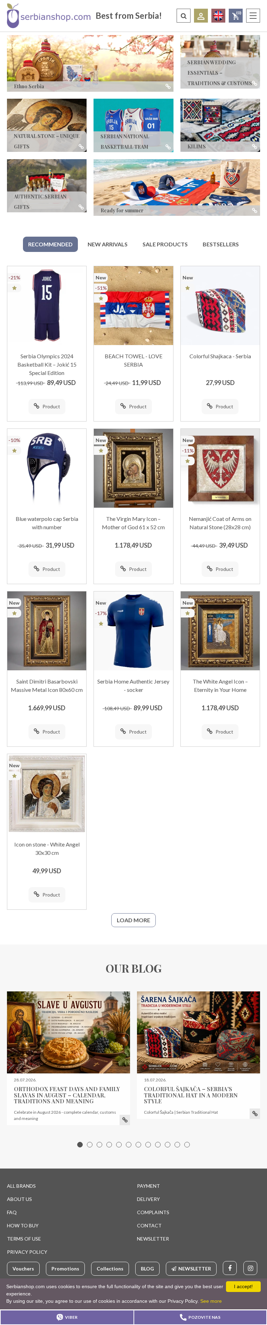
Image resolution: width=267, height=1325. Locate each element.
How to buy (23, 1225)
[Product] (46, 305)
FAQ (12, 1212)
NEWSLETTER (153, 1239)
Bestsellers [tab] (221, 244)
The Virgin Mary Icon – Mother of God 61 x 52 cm (133, 522)
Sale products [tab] (165, 244)
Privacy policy (27, 1252)
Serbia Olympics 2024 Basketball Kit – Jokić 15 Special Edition (46, 364)
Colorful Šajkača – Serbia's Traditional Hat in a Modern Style (191, 1095)
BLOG (147, 1268)
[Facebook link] (230, 1268)
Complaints (153, 1212)
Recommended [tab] (50, 244)
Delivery (148, 1199)
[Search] (184, 16)
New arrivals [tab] (108, 244)
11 (177, 1144)
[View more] (125, 1120)
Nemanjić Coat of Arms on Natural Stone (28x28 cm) (220, 522)
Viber (71, 1317)
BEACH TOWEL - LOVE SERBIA (133, 360)
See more (211, 1301)
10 (167, 1144)
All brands (21, 1186)
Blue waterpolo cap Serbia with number (47, 522)
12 (187, 1144)
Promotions (65, 1268)
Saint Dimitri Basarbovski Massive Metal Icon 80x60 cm (47, 685)
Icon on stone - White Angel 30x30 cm (47, 848)
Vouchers (23, 1268)
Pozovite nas (204, 1317)
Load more (133, 920)
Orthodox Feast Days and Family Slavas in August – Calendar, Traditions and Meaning (67, 1095)
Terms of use (24, 1239)
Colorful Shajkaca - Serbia (220, 356)
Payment (148, 1186)
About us (19, 1199)
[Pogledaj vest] (68, 1032)
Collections (110, 1268)
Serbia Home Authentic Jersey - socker (133, 685)
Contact (149, 1225)
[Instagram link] (250, 1268)
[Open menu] (253, 16)
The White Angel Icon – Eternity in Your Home (220, 685)
